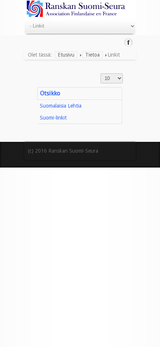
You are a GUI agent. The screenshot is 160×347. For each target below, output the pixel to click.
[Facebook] (128, 42)
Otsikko (50, 93)
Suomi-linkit (53, 118)
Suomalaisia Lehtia (60, 106)
